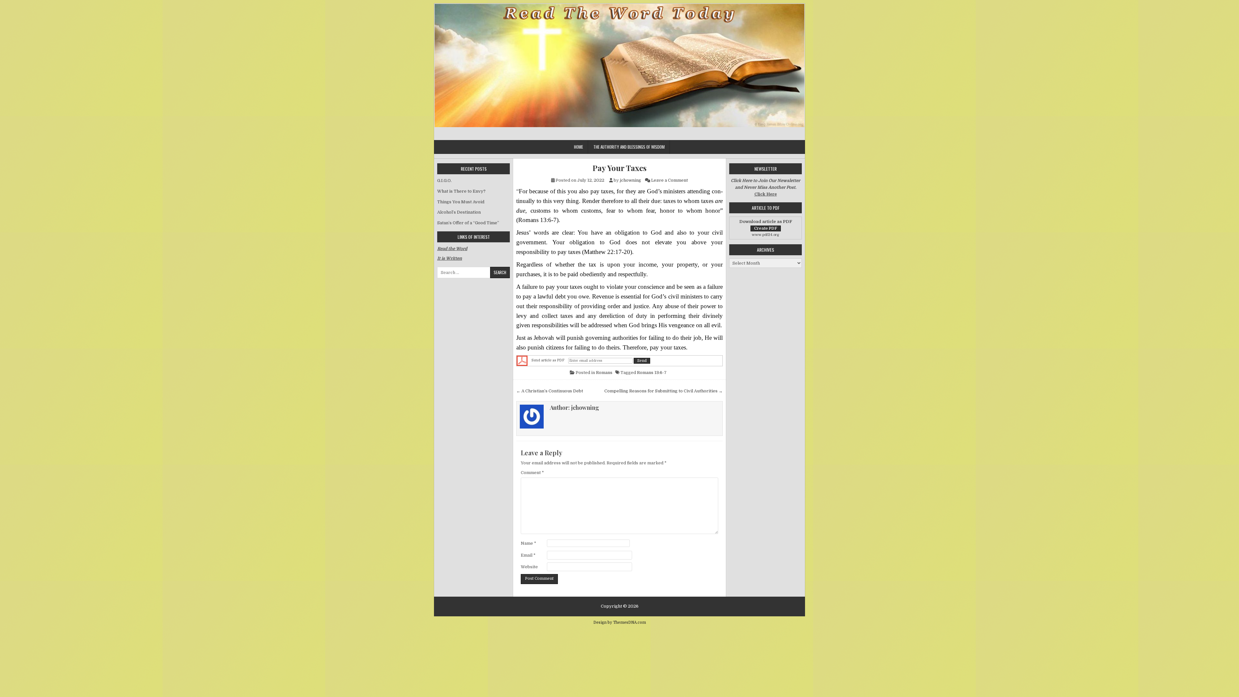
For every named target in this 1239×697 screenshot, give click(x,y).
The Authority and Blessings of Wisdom (629, 147)
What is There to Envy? (461, 191)
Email (528, 555)
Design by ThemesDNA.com (619, 622)
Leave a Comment (669, 180)
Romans (604, 372)
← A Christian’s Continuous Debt (549, 391)
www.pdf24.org (765, 235)
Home (578, 147)
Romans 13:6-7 (652, 372)
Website (529, 566)
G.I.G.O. (444, 180)
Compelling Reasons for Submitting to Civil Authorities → (663, 391)
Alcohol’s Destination (459, 212)
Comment (532, 472)
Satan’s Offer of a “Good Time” (468, 222)
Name (528, 543)
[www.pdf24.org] (522, 361)
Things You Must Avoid (460, 201)
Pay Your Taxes (619, 168)
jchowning (630, 180)
